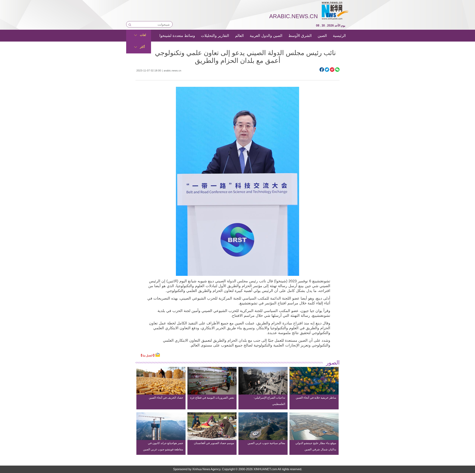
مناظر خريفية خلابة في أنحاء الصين (316, 397)
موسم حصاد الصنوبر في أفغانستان (214, 443)
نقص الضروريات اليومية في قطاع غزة (212, 397)
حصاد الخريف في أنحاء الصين (166, 397)
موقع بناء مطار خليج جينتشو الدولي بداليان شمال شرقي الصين (315, 446)
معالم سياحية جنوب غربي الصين (266, 443)
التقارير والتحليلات (215, 36)
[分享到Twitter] (327, 69)
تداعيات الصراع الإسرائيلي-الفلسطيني (269, 400)
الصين (322, 36)
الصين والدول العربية (266, 36)
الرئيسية (339, 36)
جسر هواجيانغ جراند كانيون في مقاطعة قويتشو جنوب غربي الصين (163, 446)
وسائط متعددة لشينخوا (177, 36)
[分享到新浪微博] (332, 69)
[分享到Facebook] (322, 69)
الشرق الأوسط (300, 36)
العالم (239, 36)
